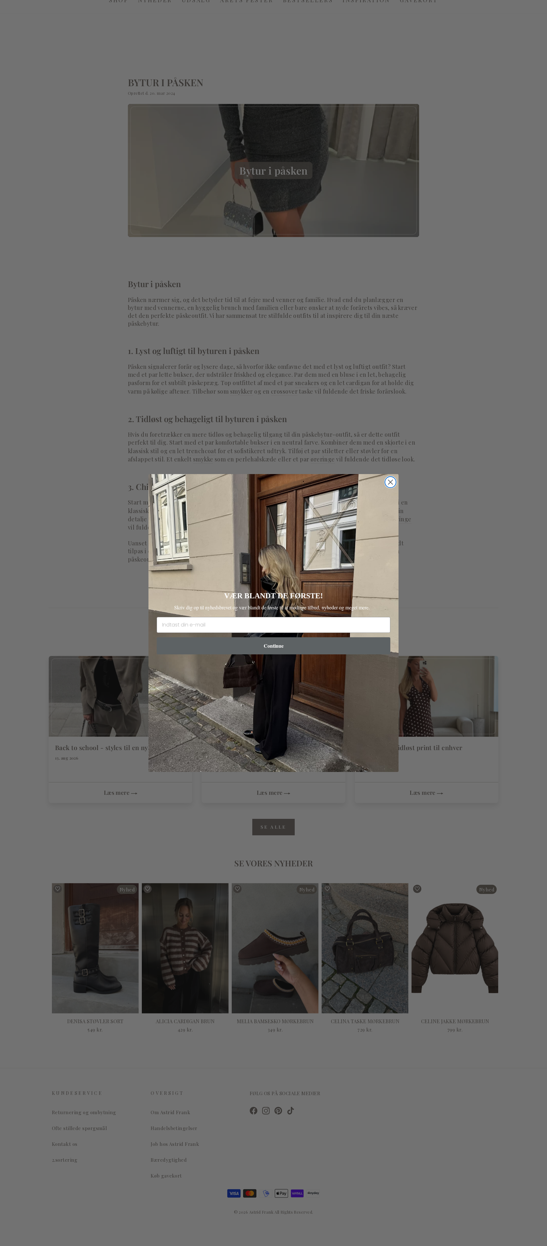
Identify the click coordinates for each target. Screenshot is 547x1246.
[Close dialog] (390, 482)
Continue (274, 645)
